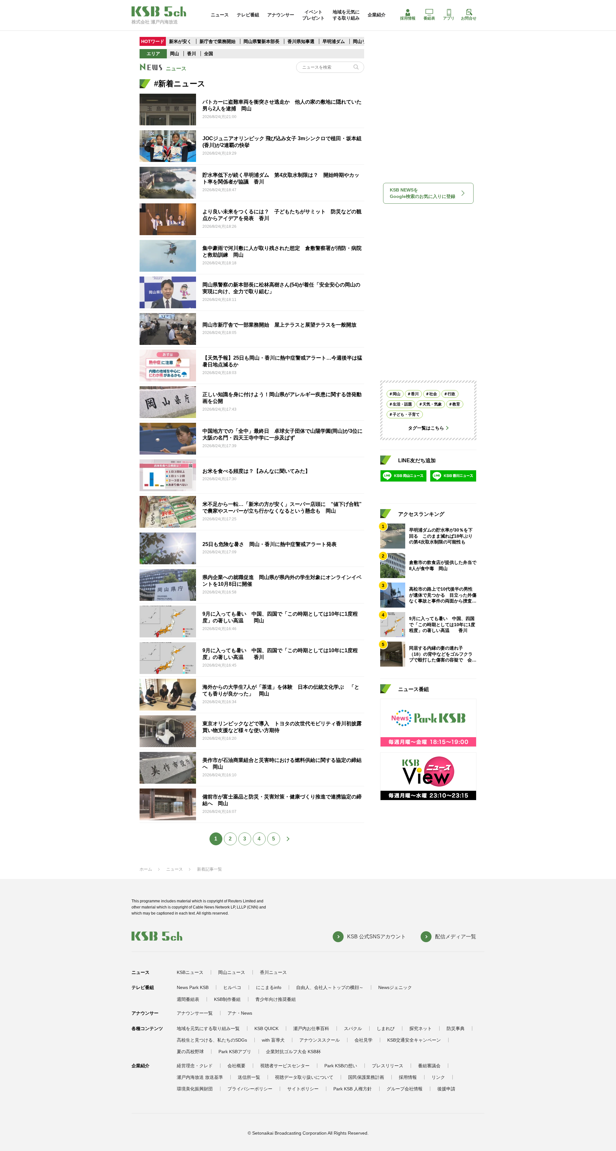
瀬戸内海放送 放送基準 (200, 1077)
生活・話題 (402, 404)
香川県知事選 (301, 41)
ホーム (146, 869)
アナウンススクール (319, 1040)
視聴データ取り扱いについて (304, 1077)
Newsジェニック (395, 987)
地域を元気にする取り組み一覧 (208, 1028)
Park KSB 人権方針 (352, 1088)
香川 (191, 53)
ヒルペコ (232, 987)
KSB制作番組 (227, 999)
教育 (456, 404)
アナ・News (239, 1013)
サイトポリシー (303, 1088)
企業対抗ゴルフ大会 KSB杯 (293, 1051)
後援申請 (446, 1088)
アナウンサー (280, 14)
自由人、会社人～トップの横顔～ (330, 987)
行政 (451, 394)
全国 (208, 53)
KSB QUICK (266, 1028)
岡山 (174, 53)
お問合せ (468, 18)
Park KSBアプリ (234, 1051)
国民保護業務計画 (366, 1077)
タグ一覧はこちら (426, 428)
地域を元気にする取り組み (346, 14)
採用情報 (407, 18)
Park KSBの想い (340, 1065)
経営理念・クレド (195, 1065)
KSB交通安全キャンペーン (414, 1040)
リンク (438, 1077)
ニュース (220, 14)
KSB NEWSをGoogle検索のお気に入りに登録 (422, 193)
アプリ (449, 18)
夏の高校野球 (190, 1051)
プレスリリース (387, 1065)
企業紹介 (377, 14)
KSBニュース (190, 972)
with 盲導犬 (273, 1040)
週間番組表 (188, 999)
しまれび (386, 1028)
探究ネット (420, 1028)
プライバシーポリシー (249, 1088)
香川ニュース (273, 972)
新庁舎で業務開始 (217, 41)
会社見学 (363, 1040)
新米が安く (180, 41)
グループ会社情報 (405, 1088)
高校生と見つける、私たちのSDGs (212, 1040)
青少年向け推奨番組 (275, 999)
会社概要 (236, 1065)
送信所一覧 (249, 1077)
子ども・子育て (406, 414)
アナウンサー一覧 (195, 1013)
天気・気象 (432, 404)
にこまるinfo (268, 987)
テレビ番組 (248, 14)
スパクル (353, 1028)
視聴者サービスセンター (285, 1065)
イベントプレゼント (313, 14)
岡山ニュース (231, 972)
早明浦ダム (334, 41)
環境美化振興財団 (195, 1088)
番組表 (429, 18)
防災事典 (456, 1028)
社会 (433, 394)
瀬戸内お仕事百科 (311, 1028)
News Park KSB (193, 987)
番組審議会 (429, 1065)
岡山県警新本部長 (261, 41)
